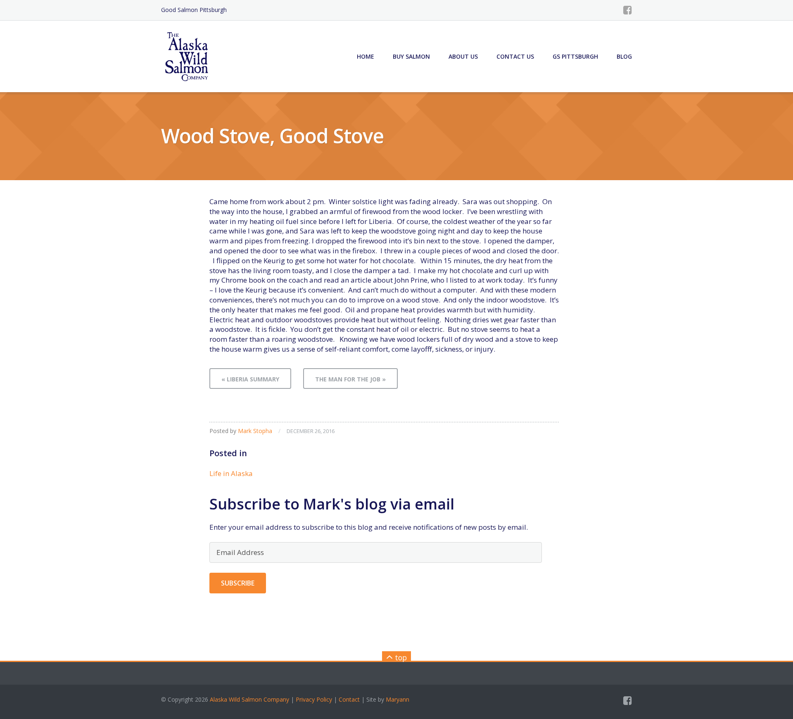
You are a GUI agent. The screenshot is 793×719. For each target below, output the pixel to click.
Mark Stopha (255, 431)
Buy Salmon (411, 56)
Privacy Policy (314, 699)
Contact (349, 699)
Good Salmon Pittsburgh (194, 10)
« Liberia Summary (250, 379)
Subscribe (237, 583)
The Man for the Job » (350, 379)
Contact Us (515, 56)
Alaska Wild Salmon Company (249, 699)
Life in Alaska (231, 473)
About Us (463, 56)
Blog (624, 56)
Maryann (397, 699)
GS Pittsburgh (575, 56)
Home (365, 56)
